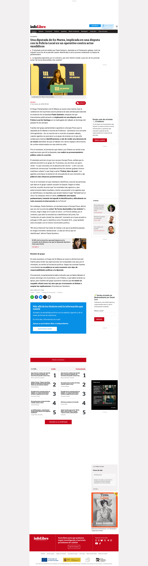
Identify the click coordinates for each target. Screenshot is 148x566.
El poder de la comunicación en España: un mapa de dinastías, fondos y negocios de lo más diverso (40, 393)
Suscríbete (95, 25)
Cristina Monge (35, 404)
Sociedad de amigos (73, 553)
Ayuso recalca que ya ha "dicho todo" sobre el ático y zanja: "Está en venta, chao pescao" (70, 411)
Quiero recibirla (100, 140)
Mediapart (84, 31)
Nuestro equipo (50, 553)
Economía (49, 31)
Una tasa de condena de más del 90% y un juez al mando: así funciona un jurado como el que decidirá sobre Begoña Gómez (40, 375)
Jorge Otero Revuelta (37, 414)
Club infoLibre (102, 31)
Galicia (38, 292)
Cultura (56, 31)
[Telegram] (108, 540)
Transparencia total (107, 28)
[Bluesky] (102, 540)
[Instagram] (111, 540)
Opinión (41, 31)
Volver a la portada (58, 422)
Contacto (43, 553)
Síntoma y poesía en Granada (69, 402)
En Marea (59, 292)
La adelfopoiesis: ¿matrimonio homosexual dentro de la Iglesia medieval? (40, 411)
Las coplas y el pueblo (98, 228)
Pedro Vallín (64, 404)
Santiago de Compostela (48, 292)
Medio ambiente (74, 31)
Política (34, 31)
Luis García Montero (99, 230)
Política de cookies (102, 553)
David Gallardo (35, 387)
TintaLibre (93, 31)
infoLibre (63, 414)
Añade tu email (99, 311)
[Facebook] (98, 540)
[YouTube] (96, 543)
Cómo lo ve (96, 382)
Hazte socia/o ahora (45, 329)
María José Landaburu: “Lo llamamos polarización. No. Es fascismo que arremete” (98, 390)
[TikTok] (100, 543)
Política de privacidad (91, 553)
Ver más (95, 489)
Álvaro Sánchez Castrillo (37, 377)
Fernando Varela (35, 396)
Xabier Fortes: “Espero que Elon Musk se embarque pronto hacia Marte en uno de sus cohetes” (40, 383)
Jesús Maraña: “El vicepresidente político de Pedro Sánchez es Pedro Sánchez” (98, 400)
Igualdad (64, 31)
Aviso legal (82, 553)
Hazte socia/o (74, 547)
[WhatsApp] (96, 540)
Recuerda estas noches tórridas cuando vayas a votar (40, 402)
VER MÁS (113, 407)
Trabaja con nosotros (61, 553)
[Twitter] (105, 540)
